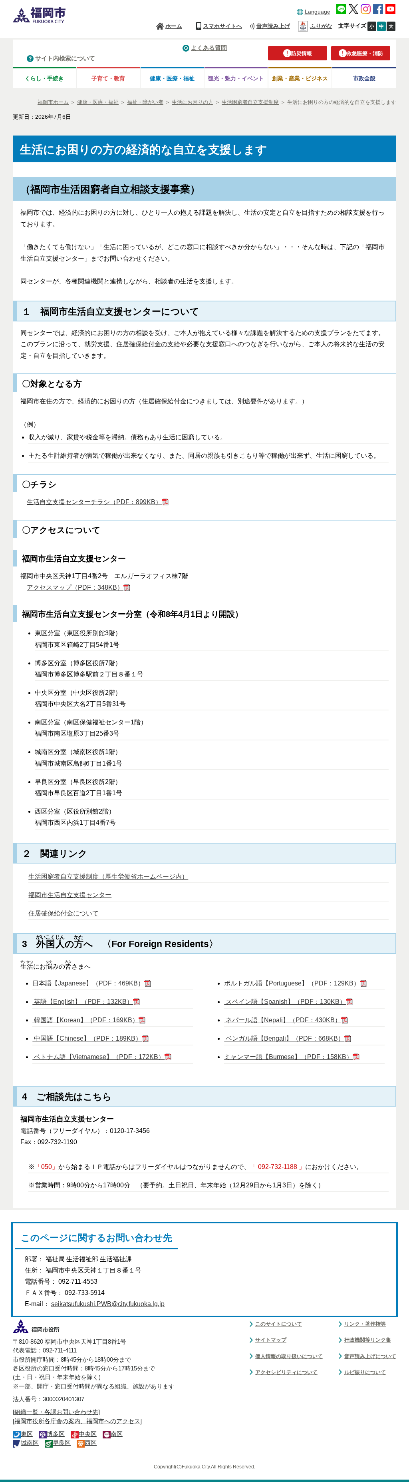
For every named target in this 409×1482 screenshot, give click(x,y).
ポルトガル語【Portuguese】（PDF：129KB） (292, 983)
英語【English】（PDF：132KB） (82, 1001)
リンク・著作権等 (365, 1324)
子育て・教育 (108, 78)
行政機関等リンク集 (367, 1340)
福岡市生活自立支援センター (69, 895)
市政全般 (364, 78)
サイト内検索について (65, 58)
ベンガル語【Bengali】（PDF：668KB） (284, 1038)
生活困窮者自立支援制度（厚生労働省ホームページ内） (108, 876)
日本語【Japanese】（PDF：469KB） (88, 983)
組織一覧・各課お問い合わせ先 (56, 1412)
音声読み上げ (273, 26)
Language (317, 11)
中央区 (88, 1434)
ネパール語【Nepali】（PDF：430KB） (282, 1020)
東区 (27, 1434)
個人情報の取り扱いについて (289, 1356)
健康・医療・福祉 (172, 78)
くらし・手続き (44, 78)
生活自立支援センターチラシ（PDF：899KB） (94, 502)
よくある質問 (209, 47)
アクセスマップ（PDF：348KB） (75, 587)
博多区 (56, 1434)
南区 (117, 1434)
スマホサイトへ (222, 26)
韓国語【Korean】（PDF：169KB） (85, 1020)
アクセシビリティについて (286, 1372)
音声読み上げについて (370, 1356)
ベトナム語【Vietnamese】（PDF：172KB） (98, 1056)
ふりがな (321, 26)
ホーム (173, 26)
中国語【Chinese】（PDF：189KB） (87, 1038)
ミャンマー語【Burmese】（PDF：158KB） (288, 1056)
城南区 (30, 1443)
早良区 (62, 1443)
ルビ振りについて (365, 1372)
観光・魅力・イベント (236, 78)
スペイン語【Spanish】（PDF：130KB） (285, 1001)
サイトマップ (270, 1340)
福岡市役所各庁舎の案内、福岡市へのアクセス (77, 1421)
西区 (91, 1443)
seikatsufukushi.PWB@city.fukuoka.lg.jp (108, 1303)
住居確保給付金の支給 (148, 344)
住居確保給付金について (63, 913)
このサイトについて (278, 1324)
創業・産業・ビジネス (300, 78)
